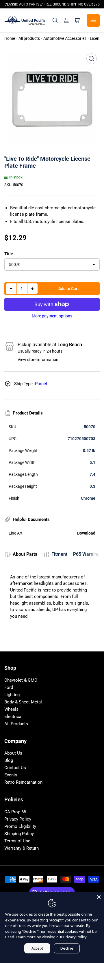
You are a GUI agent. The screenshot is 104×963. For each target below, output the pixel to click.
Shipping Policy (19, 833)
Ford (8, 687)
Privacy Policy (17, 819)
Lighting (12, 694)
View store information (38, 359)
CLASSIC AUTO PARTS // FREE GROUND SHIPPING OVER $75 (52, 4)
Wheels (11, 709)
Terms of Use (17, 841)
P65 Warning (86, 554)
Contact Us (15, 767)
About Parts (25, 554)
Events (10, 775)
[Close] (99, 897)
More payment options (52, 316)
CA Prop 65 (15, 811)
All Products (16, 723)
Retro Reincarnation (23, 782)
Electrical (13, 716)
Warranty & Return (21, 848)
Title (8, 253)
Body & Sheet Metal (23, 702)
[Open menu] (93, 20)
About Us (13, 753)
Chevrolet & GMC (20, 680)
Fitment (59, 554)
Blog (8, 760)
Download (86, 533)
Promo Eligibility (20, 826)
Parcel (41, 383)
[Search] (55, 20)
